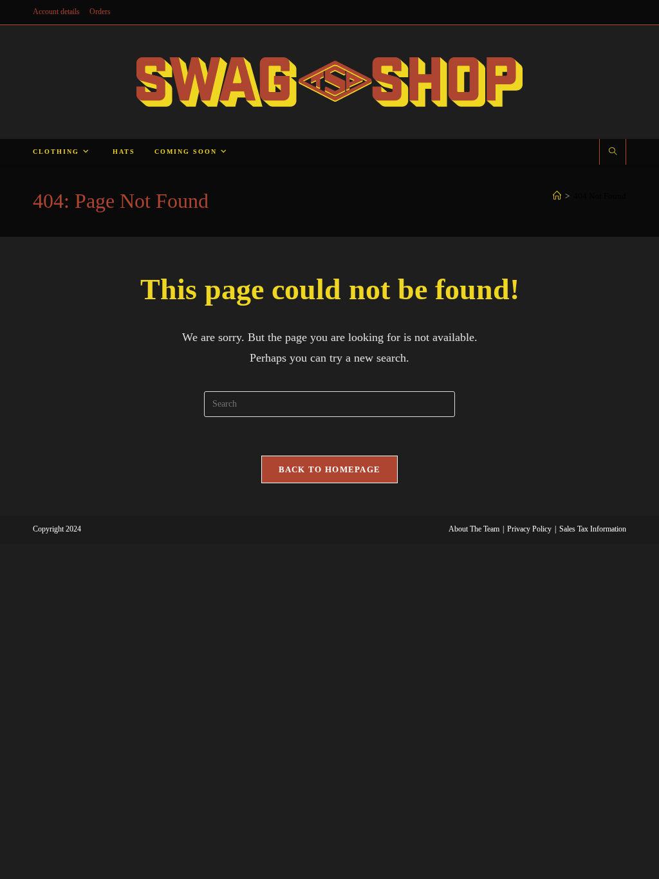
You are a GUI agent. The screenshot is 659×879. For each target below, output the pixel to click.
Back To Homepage (330, 469)
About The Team (474, 528)
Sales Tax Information (592, 528)
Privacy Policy (529, 528)
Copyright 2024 (57, 528)
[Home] (557, 196)
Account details (56, 11)
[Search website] (613, 152)
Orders (100, 11)
